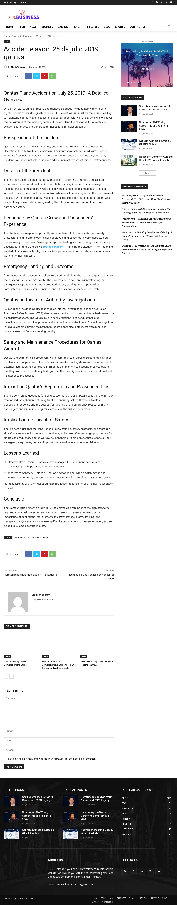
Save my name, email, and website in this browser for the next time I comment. (52, 758)
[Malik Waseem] (6, 67)
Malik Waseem (18, 67)
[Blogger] (124, 871)
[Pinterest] (44, 76)
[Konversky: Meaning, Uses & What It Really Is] (129, 144)
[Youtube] (171, 2)
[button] (169, 27)
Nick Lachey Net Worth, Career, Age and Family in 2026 (153, 125)
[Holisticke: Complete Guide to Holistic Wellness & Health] (129, 160)
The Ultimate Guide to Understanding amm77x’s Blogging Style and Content (146, 249)
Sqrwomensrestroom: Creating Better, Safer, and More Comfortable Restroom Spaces (145, 199)
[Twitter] (162, 2)
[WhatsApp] (52, 76)
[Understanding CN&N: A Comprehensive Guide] (21, 646)
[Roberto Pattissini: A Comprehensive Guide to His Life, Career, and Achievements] (59, 646)
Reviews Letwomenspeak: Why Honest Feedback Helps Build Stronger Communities (146, 222)
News (14, 36)
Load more (146, 173)
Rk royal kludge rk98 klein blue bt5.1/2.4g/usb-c (30, 574)
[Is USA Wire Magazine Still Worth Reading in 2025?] (97, 646)
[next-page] (11, 676)
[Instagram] (157, 2)
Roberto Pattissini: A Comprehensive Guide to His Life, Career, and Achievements (59, 664)
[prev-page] (6, 676)
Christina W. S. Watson (133, 245)
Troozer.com (128, 208)
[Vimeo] (166, 2)
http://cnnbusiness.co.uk (42, 599)
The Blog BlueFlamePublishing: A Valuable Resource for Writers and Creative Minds (146, 236)
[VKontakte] (158, 871)
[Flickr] (141, 871)
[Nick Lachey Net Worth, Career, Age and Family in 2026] (129, 126)
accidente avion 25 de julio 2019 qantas (32, 537)
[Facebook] (152, 2)
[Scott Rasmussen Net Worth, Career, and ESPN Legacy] (129, 110)
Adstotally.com (129, 195)
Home (7, 36)
